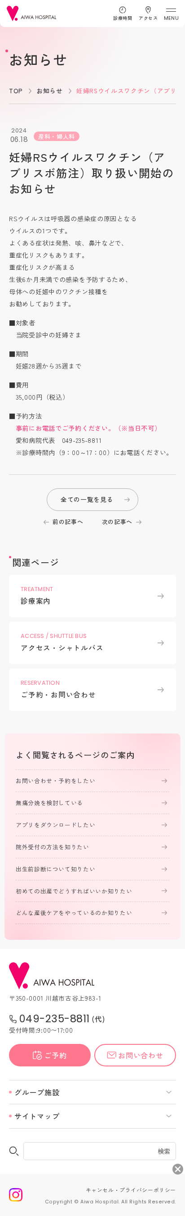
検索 (164, 1150)
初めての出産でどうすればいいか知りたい (74, 891)
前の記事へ (68, 521)
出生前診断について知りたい (55, 869)
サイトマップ (36, 1116)
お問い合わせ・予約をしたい (55, 780)
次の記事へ (117, 521)
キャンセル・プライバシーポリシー (131, 1189)
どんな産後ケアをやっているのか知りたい (74, 912)
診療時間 (122, 17)
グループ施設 (36, 1092)
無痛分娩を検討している (49, 802)
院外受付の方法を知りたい (52, 847)
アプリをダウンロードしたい (55, 824)
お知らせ (49, 90)
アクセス (148, 17)
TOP (16, 90)
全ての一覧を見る (87, 499)
